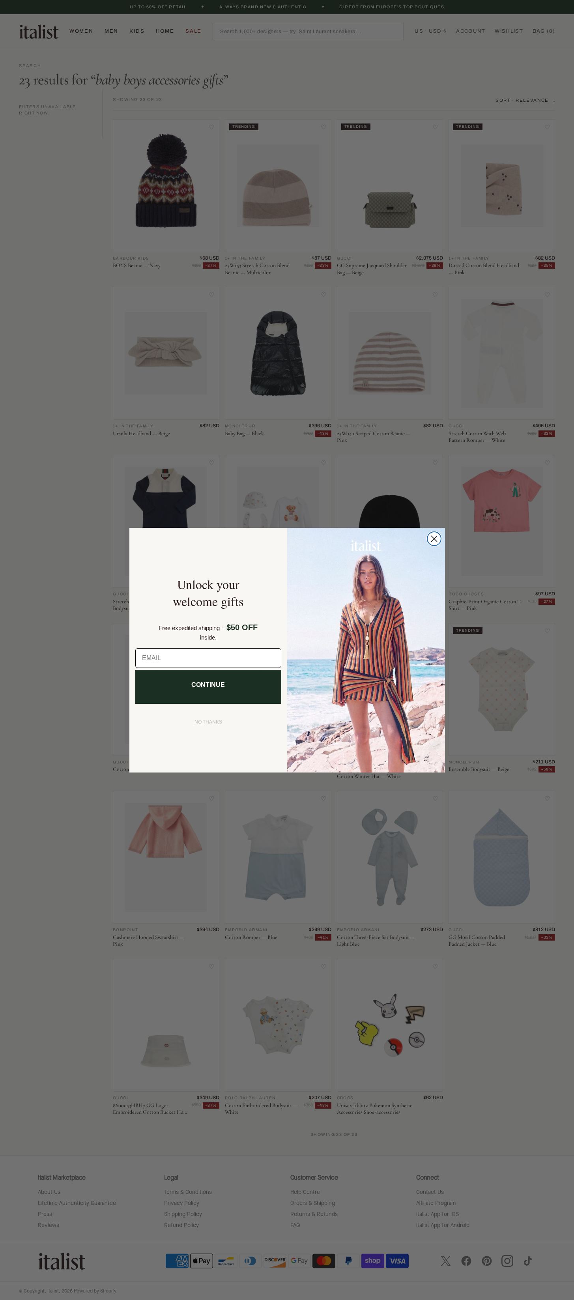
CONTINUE (208, 684)
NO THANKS (208, 722)
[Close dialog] (434, 539)
